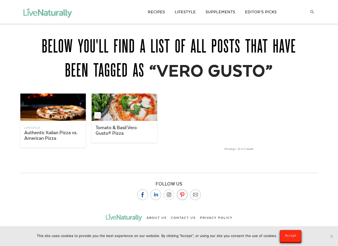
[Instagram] (169, 194)
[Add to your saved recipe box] (97, 115)
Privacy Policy (216, 218)
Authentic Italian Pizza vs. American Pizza (50, 135)
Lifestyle (32, 128)
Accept (290, 235)
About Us (157, 218)
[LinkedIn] (156, 194)
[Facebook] (142, 194)
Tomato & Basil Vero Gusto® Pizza (116, 130)
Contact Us (183, 218)
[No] (331, 236)
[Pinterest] (182, 194)
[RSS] (195, 194)
